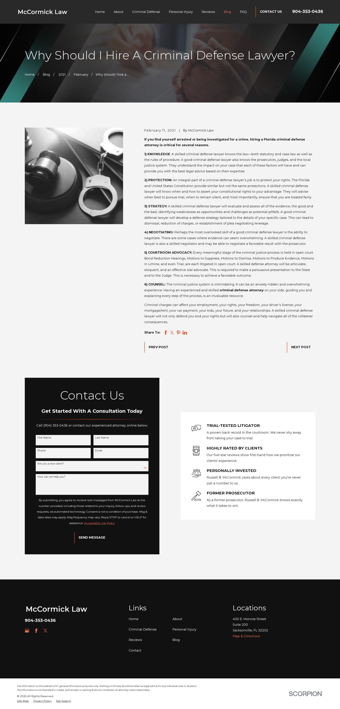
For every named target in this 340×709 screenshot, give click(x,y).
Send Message (92, 537)
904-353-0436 (307, 11)
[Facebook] (36, 630)
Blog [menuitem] (227, 12)
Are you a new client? (50, 463)
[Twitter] (45, 630)
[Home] (42, 11)
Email (98, 450)
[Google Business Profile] (27, 630)
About (177, 619)
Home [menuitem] (100, 12)
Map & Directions (246, 636)
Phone (41, 450)
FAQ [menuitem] (243, 12)
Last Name (102, 437)
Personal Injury (184, 629)
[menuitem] (23, 701)
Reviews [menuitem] (208, 12)
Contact (135, 650)
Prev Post (158, 347)
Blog (176, 640)
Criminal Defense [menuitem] (146, 12)
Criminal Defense (143, 629)
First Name (44, 437)
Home (133, 619)
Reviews (135, 640)
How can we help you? (51, 476)
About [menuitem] (118, 12)
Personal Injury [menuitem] (181, 12)
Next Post (301, 347)
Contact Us (271, 12)
